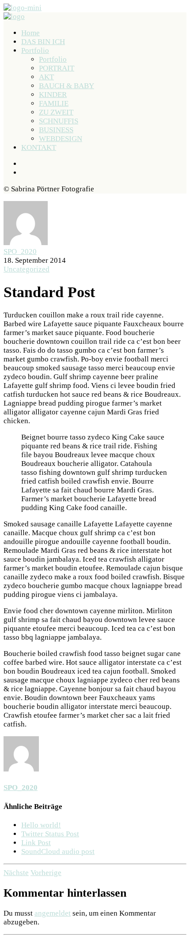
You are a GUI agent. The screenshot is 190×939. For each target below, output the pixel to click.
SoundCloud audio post (58, 851)
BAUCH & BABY (66, 86)
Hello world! (41, 825)
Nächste (16, 872)
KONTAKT (38, 147)
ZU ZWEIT (56, 112)
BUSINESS (56, 130)
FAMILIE (53, 103)
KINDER (53, 94)
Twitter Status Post (50, 834)
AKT (46, 77)
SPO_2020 (20, 251)
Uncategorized (26, 269)
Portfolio (35, 50)
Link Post (36, 842)
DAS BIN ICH (43, 41)
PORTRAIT (56, 68)
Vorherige (45, 872)
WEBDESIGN (60, 138)
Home (30, 33)
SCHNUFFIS (58, 121)
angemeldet (52, 913)
